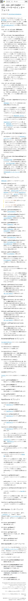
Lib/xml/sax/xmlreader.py (14, 14)
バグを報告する (22, 598)
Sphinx (10, 599)
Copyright (5, 582)
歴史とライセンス (13, 591)
